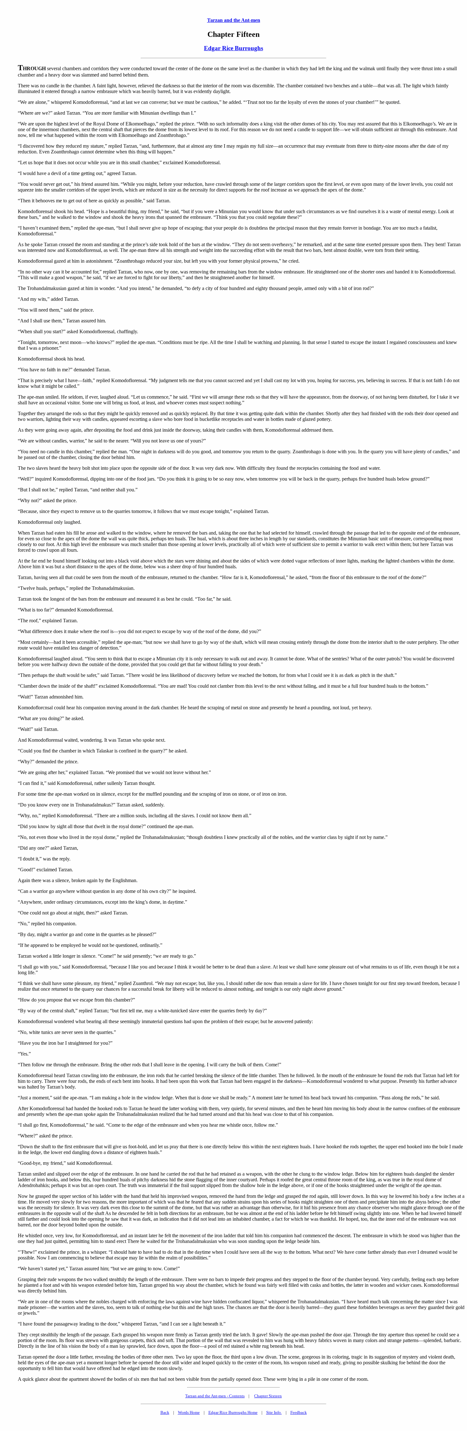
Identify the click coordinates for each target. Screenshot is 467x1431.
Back (164, 1412)
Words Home (189, 1412)
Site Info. (274, 1412)
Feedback (298, 1412)
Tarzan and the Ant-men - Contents (215, 1396)
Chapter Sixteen (268, 1396)
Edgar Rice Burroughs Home (233, 1412)
